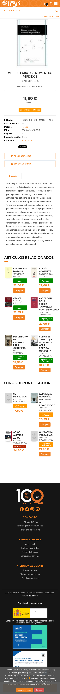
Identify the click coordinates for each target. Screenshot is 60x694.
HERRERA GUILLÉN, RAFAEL (30, 86)
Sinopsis (13, 176)
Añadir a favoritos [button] (22, 156)
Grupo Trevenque (30, 596)
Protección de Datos (30, 548)
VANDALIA (27, 140)
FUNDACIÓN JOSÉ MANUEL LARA (37, 120)
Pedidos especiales (30, 578)
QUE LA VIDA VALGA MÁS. (46, 434)
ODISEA (17, 298)
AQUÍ (27, 678)
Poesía (25, 127)
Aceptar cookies (24, 690)
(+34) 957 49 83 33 (30, 522)
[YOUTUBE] (38, 509)
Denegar (39, 690)
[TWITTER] (27, 509)
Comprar (19, 290)
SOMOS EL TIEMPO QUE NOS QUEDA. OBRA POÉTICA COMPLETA (46, 344)
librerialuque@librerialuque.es (30, 526)
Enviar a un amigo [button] (22, 163)
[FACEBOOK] (22, 509)
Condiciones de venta (30, 556)
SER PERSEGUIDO (20, 395)
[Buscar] (56, 10)
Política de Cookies (30, 552)
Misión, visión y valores (30, 574)
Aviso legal (30, 544)
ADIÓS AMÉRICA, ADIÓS (18, 435)
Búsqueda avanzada (51, 16)
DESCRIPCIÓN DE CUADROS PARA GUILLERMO (20, 342)
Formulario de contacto (30, 530)
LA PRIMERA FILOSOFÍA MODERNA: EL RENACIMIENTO (47, 399)
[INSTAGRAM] (32, 509)
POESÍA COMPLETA (45, 270)
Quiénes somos (30, 570)
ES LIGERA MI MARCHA (20, 270)
